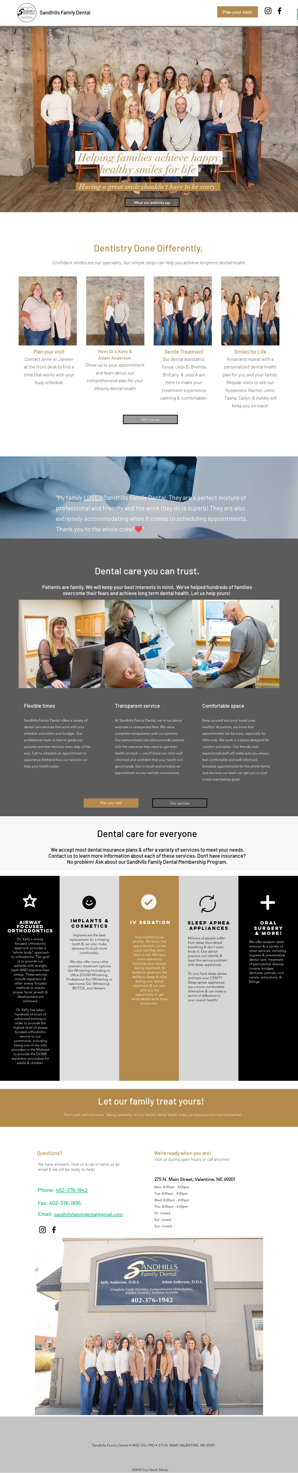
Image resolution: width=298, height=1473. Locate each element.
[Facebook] (279, 10)
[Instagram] (268, 10)
